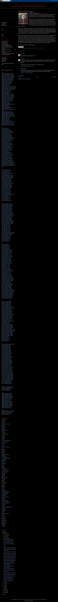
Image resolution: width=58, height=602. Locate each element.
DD (2, 439)
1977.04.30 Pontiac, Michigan (6, 356)
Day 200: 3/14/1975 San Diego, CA (9, 570)
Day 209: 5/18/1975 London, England (10, 554)
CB (2, 435)
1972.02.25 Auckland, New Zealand (7, 206)
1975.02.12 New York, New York (7, 316)
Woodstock (44, 36)
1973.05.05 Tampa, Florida (6, 268)
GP (2, 448)
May (4, 586)
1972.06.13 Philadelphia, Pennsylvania (8, 214)
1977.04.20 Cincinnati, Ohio (6, 350)
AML (2, 422)
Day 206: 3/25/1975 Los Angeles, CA (10, 559)
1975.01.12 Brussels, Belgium (7, 301)
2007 (4, 594)
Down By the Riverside (5, 440)
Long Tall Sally (4, 471)
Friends (3, 443)
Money (3, 476)
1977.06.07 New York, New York (7, 366)
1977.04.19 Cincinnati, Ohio (6, 349)
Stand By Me (4, 494)
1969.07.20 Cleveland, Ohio (6, 108)
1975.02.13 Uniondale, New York (7, 317)
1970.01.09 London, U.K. (6, 129)
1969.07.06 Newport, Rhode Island (7, 107)
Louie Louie (3, 472)
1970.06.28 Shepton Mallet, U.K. (7, 152)
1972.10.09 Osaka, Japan (6, 230)
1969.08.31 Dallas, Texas (6, 117)
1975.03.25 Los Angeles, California (7, 334)
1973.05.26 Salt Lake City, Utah (7, 276)
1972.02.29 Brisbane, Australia (7, 208)
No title (5, 546)
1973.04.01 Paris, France (6, 266)
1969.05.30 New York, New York (7, 100)
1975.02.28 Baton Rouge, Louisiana (7, 321)
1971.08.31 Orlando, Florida (6, 179)
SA (2, 489)
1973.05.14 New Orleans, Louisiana (7, 270)
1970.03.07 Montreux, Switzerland (7, 132)
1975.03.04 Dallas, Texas (6, 322)
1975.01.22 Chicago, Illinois (6, 304)
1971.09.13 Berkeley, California (7, 186)
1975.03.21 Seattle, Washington (7, 332)
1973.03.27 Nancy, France (6, 265)
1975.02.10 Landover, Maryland (7, 315)
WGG (3, 519)
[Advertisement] (8, 14)
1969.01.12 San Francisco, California (8, 77)
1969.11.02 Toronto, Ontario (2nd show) (8, 121)
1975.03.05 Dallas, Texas (6, 323)
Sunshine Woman (4, 496)
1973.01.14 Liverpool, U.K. (6, 246)
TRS (2, 508)
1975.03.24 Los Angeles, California (7, 333)
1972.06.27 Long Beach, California (7, 223)
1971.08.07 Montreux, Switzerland (7, 175)
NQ (2, 480)
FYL (2, 445)
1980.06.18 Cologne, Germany (7, 394)
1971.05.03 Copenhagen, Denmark (7, 173)
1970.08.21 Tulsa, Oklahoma (6, 156)
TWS (2, 514)
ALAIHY (3, 420)
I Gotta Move (4, 457)
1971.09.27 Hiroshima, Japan (6, 190)
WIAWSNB (3, 521)
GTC (2, 450)
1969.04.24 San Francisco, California (8, 94)
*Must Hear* (4, 418)
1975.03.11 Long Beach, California (7, 325)
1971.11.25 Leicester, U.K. (6, 199)
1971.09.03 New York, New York (7, 180)
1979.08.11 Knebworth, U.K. (6, 390)
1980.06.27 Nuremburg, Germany (7, 401)
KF (2, 466)
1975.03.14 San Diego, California (7, 327)
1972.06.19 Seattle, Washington (7, 220)
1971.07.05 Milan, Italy (5, 174)
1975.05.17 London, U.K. (6, 336)
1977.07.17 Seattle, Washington (7, 380)
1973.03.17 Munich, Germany (6, 258)
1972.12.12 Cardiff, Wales (6, 236)
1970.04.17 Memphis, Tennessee (7, 149)
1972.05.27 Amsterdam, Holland (7, 209)
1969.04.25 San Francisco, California (8, 95)
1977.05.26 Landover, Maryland (7, 361)
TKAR (3, 504)
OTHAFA (3, 482)
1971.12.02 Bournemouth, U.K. (7, 200)
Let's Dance (4, 468)
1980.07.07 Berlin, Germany (6, 407)
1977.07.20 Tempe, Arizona (6, 381)
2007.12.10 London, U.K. (6, 414)
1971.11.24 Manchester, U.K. (6, 198)
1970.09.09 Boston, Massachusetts (7, 163)
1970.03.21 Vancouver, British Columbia (8, 138)
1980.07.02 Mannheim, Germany (7, 404)
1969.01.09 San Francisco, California (8, 74)
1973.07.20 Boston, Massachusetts (7, 291)
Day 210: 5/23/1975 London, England (10, 553)
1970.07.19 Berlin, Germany (6, 153)
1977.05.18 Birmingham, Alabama (7, 357)
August (5, 582)
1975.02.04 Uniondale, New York (7, 311)
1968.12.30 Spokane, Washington (7, 70)
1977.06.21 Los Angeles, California (7, 373)
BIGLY (3, 427)
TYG (2, 517)
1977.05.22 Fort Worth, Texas (6, 359)
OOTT (3, 481)
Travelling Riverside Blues (6, 507)
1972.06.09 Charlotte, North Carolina (8, 212)
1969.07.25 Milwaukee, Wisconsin (7, 111)
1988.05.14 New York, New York (7, 412)
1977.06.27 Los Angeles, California (7, 379)
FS (2, 444)
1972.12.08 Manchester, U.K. (6, 235)
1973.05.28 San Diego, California (7, 277)
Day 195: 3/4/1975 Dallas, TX (8, 578)
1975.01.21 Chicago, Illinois (6, 303)
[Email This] (18, 47)
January (5, 592)
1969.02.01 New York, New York (7, 82)
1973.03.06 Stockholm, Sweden (7, 255)
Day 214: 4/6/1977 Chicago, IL (9, 542)
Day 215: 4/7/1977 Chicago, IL (9, 540)
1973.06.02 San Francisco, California (8, 279)
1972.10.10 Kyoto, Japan (6, 231)
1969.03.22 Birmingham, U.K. (6, 92)
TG (2, 499)
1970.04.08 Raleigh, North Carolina (7, 144)
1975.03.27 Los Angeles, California (7, 335)
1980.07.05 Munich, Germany (6, 406)
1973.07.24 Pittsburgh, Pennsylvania (8, 294)
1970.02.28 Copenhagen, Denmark (7, 131)
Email (3, 30)
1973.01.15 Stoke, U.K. (5, 247)
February (5, 590)
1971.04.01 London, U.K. (6, 172)
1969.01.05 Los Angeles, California (7, 73)
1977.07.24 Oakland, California (7, 383)
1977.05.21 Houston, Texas (6, 358)
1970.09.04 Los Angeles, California (7, 161)
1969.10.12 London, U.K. (6, 119)
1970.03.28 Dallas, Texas (6, 141)
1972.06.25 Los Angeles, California (7, 222)
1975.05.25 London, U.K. (6, 340)
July (4, 583)
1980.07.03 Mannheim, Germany (7, 405)
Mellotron (22, 28)
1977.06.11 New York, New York (7, 369)
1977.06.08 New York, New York (7, 367)
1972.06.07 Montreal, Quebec (6, 211)
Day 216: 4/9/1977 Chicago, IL (9, 539)
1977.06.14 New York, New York (7, 371)
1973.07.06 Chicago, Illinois (6, 281)
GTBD (3, 449)
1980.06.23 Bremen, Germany (7, 397)
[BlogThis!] (19, 47)
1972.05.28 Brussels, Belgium (7, 210)
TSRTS (3, 509)
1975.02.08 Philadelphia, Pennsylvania (8, 314)
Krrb (2, 34)
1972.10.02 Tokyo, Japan (6, 225)
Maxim (3, 35)
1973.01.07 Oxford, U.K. (6, 245)
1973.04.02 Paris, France (6, 267)
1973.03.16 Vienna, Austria (6, 257)
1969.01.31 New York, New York (7, 81)
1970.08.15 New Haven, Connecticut (8, 154)
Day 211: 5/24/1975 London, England (10, 551)
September (6, 538)
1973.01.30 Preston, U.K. (6, 254)
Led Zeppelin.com (5, 22)
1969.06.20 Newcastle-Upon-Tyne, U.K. (8, 104)
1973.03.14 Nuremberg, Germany (7, 256)
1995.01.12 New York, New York (7, 413)
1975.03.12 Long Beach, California (7, 326)
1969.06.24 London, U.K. (6, 105)
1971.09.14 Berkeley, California (7, 187)
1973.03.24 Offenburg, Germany (7, 263)
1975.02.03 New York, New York (7, 310)
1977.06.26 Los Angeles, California (7, 378)
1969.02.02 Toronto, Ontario (6, 83)
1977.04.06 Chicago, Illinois (6, 345)
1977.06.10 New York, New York (7, 368)
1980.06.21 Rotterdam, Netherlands (7, 396)
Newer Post (20, 76)
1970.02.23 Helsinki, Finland (6, 130)
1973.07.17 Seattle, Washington (7, 289)
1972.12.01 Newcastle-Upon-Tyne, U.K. (8, 233)
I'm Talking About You (5, 458)
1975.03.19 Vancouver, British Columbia (8, 329)
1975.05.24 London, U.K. (6, 339)
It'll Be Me (3, 463)
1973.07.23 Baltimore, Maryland (7, 293)
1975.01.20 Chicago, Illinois (6, 302)
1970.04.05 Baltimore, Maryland (7, 143)
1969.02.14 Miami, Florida (6, 84)
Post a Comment (21, 75)
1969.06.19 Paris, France (6, 103)
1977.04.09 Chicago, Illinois (6, 347)
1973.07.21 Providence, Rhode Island (8, 292)
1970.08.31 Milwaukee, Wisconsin (7, 157)
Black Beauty (4, 23)
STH (2, 495)
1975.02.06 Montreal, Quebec (6, 312)
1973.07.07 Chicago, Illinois (6, 282)
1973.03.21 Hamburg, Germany (7, 260)
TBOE (3, 498)
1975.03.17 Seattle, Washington (7, 328)
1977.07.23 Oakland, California (7, 382)
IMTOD (3, 461)
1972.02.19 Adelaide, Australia (7, 203)
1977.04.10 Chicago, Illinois (6, 348)
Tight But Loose (4, 25)
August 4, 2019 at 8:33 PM (26, 72)
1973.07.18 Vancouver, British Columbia (8, 290)
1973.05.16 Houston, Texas (6, 271)
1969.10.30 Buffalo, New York (6, 120)
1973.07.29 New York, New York (7, 298)
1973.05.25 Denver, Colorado (6, 275)
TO (2, 505)
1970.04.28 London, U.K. (6, 151)
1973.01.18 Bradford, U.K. (6, 248)
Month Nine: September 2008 (8, 580)
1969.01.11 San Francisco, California (8, 76)
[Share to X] (20, 47)
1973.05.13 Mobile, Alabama (6, 269)
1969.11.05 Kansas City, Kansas (7, 122)
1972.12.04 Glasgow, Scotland (7, 234)
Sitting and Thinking (5, 491)
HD (2, 453)
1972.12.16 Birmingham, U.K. (6, 237)
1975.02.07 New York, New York (7, 313)
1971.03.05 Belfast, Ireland (6, 169)
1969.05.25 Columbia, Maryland (7, 98)
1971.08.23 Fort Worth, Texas (6, 178)
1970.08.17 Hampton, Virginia (6, 155)
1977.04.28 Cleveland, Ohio (6, 355)
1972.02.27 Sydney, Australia (6, 207)
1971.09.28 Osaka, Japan (6, 191)
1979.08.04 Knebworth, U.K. (6, 389)
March (5, 589)
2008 (4, 532)
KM (2, 467)
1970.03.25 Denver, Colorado (6, 139)
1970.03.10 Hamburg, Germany (7, 134)
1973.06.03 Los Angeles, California (7, 280)
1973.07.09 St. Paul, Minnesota (7, 283)
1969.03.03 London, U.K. (6, 85)
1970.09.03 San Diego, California (7, 160)
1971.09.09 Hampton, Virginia (6, 184)
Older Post (54, 76)
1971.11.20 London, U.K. (6, 197)
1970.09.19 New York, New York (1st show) (9, 164)
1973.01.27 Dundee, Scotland (6, 252)
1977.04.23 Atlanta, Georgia (6, 351)
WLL (2, 522)
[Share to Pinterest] (23, 47)
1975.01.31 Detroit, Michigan (6, 309)
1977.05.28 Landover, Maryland (7, 362)
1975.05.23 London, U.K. (6, 338)
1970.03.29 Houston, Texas (6, 142)
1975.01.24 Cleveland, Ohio (6, 305)
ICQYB (3, 459)
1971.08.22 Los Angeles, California (7, 177)
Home (37, 76)
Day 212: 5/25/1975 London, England (10, 547)
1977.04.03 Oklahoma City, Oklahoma (8, 344)
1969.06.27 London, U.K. (6, 106)
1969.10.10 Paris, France (6, 118)
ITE (2, 464)
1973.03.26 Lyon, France (6, 264)
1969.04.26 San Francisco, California (8, 96)
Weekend (3, 518)
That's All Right (4, 500)
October (5, 536)
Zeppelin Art (4, 24)
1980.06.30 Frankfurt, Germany (7, 403)
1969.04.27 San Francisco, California (8, 97)
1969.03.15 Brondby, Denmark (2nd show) (8, 88)
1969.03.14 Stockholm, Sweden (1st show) (9, 86)
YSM (2, 526)
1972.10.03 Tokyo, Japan (6, 226)
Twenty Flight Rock (5, 513)
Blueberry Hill (4, 430)
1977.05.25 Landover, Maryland (7, 360)
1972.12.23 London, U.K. (6, 241)
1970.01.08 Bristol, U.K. (6, 128)
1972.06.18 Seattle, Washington (7, 219)
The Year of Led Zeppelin (29, 5)
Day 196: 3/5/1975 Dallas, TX (8, 577)
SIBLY (3, 490)
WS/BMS (3, 523)
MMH (2, 475)
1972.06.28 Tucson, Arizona (6, 224)
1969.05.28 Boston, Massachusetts (7, 99)
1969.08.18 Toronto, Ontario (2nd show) (8, 116)
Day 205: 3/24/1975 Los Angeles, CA (10, 560)
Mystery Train (4, 477)
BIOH (3, 429)
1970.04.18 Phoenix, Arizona (6, 150)
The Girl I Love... (4, 503)
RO (2, 487)
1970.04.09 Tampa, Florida (6, 145)
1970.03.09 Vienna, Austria (6, 133)
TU (2, 512)
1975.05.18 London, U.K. (6, 337)
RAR (2, 486)
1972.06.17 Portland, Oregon (6, 218)
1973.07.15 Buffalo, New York (6, 288)
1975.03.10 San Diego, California (7, 324)
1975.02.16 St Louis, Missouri (6, 320)
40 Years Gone (6, 571)
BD (2, 426)
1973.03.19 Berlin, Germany (6, 259)
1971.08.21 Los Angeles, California (7, 176)
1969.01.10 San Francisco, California (8, 75)
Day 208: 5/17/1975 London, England (10, 556)
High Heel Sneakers (5, 454)
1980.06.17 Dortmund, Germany (7, 393)
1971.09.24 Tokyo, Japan (6, 189)
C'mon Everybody (4, 434)
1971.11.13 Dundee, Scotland (6, 195)
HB (2, 452)
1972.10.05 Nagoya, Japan (6, 229)
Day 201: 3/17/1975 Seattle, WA (9, 568)
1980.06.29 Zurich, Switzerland (7, 402)
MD (2, 473)
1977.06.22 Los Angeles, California (7, 374)
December (5, 533)
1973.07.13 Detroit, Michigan (6, 287)
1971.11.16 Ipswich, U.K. (6, 196)
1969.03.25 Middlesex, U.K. (6, 93)
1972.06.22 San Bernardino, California (8, 221)
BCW (2, 425)
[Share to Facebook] (21, 47)
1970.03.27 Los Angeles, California (7, 140)
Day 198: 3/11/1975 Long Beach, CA (10, 574)
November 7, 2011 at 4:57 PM (27, 66)
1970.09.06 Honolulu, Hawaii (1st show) (8, 162)
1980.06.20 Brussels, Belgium (7, 395)
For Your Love (4, 441)
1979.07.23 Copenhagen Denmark (7, 386)
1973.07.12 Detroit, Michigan (6, 286)
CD (2, 436)
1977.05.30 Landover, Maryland (7, 363)
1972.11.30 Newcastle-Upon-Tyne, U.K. (8, 232)
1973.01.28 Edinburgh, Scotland (7, 253)
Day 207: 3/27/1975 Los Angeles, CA (10, 557)
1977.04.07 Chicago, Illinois (6, 346)
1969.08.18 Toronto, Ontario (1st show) (8, 115)
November (5, 535)
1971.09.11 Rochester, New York (7, 185)
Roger (22, 53)
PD (2, 485)
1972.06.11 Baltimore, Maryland (7, 213)
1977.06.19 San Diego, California (7, 372)
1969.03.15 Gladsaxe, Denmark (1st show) (9, 87)
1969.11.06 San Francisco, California (8, 123)
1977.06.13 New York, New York (7, 370)
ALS (2, 421)
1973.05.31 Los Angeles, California (7, 278)
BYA (2, 431)
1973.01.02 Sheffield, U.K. (6, 244)
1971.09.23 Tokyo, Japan (6, 188)
